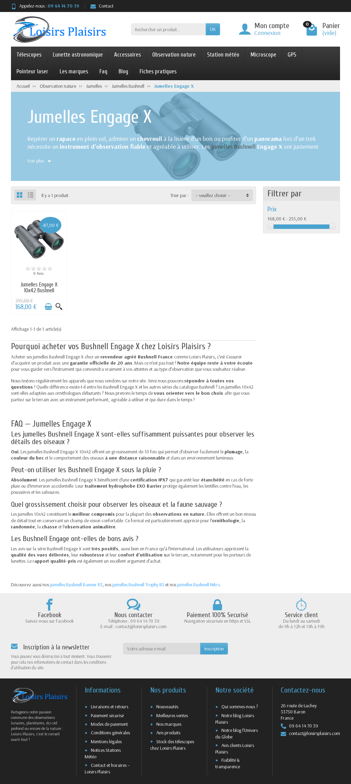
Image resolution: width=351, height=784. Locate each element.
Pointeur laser (32, 71)
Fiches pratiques (158, 71)
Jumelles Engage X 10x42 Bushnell (39, 287)
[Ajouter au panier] (48, 306)
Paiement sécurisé (107, 715)
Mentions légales (106, 741)
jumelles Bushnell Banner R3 (76, 584)
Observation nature (174, 54)
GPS (292, 54)
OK (213, 29)
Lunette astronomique (78, 54)
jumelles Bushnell (233, 146)
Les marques (74, 71)
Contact (106, 6)
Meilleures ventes (172, 715)
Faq (103, 71)
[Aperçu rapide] (59, 306)
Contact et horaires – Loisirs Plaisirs (107, 768)
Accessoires (127, 54)
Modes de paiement (109, 724)
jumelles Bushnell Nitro (198, 584)
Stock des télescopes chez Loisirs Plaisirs (172, 744)
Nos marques (168, 724)
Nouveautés (167, 706)
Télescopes (28, 54)
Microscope (263, 54)
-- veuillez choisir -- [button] (212, 195)
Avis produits (168, 733)
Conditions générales (110, 733)
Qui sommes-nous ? (239, 706)
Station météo (223, 54)
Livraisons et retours (109, 706)
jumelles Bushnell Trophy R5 (138, 584)
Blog (123, 71)
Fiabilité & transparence (227, 763)
